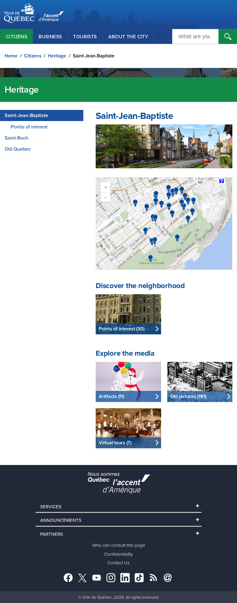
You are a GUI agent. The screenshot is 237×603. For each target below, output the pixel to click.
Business (50, 36)
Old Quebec (18, 148)
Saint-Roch (16, 137)
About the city (128, 36)
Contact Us (118, 562)
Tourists (85, 36)
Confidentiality (118, 554)
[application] (164, 224)
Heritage (57, 55)
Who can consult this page (118, 545)
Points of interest (29, 126)
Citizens (16, 36)
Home (11, 55)
